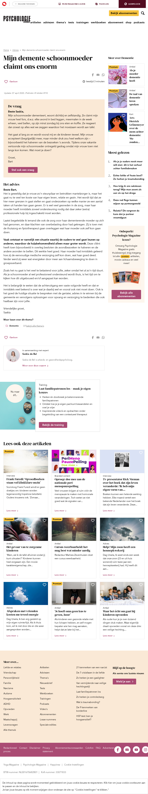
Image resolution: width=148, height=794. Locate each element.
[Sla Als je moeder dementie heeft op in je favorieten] (123, 68)
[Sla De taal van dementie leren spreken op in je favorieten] (123, 92)
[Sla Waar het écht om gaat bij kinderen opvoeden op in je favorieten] (141, 585)
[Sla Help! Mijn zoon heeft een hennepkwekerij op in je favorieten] (141, 520)
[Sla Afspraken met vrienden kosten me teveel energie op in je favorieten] (44, 585)
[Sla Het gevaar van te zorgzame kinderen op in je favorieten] (44, 520)
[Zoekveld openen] (143, 13)
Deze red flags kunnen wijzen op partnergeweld (126, 202)
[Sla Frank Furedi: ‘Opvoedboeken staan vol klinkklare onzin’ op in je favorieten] (44, 452)
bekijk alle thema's (35, 326)
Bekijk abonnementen (124, 13)
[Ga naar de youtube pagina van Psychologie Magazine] (136, 749)
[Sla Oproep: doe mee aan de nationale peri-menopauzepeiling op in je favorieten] (92, 452)
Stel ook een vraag (23, 170)
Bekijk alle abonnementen (126, 294)
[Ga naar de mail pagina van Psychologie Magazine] (127, 749)
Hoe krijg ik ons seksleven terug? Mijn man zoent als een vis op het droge (127, 189)
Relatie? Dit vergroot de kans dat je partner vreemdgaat (126, 214)
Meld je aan (123, 681)
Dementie (14, 326)
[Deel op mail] (98, 74)
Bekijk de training (53, 425)
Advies (15, 50)
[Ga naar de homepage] (16, 19)
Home (6, 50)
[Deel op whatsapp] (103, 74)
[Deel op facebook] (92, 74)
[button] (132, 4)
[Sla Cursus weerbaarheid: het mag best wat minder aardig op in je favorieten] (92, 520)
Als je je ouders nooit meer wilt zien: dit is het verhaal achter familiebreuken (128, 165)
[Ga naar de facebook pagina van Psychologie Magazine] (117, 749)
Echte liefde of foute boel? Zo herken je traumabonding (128, 177)
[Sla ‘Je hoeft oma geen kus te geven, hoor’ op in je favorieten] (92, 585)
